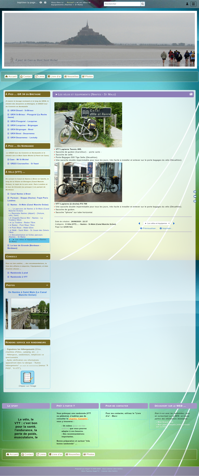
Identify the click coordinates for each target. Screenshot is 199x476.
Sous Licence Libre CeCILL (112, 468)
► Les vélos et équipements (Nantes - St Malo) (28, 240)
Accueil (70, 2)
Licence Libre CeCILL (109, 471)
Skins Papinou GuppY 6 (90, 471)
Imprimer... (167, 228)
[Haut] (195, 191)
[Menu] (193, 4)
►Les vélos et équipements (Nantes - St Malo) (85, 94)
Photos (27, 285)
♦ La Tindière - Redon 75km (22, 223)
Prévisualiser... (150, 228)
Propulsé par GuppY (83, 468)
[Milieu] (195, 196)
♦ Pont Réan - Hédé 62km (22, 228)
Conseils (27, 256)
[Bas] (195, 201)
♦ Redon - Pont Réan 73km (22, 225)
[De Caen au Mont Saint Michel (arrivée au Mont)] (99, 39)
